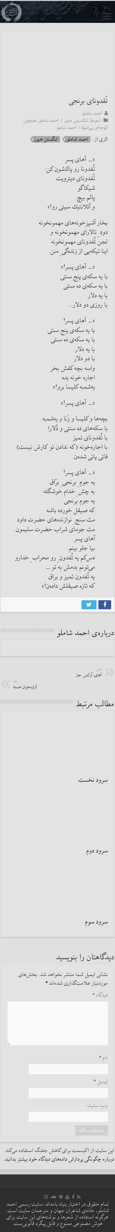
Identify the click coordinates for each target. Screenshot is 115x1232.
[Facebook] (73, 1197)
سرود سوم (96, 922)
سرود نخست (93, 780)
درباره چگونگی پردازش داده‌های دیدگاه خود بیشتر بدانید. (59, 1159)
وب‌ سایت (98, 1105)
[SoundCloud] (53, 1197)
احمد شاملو (92, 113)
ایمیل (101, 1082)
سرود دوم (97, 851)
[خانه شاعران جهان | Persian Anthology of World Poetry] (57, 12)
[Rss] (78, 1197)
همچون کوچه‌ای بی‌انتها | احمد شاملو (65, 124)
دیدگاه (100, 995)
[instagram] (46, 1197)
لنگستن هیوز (46, 139)
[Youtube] (67, 1197)
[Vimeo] (61, 1197)
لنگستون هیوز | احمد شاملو (63, 120)
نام (103, 1058)
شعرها (96, 120)
